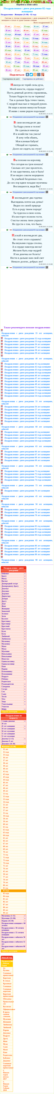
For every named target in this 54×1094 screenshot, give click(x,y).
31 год (35, 42)
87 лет (17, 70)
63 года (8, 50)
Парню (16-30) (8, 921)
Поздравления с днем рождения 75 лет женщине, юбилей (27, 486)
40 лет (26, 30)
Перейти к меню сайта (26, 4)
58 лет (8, 46)
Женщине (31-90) (22, 15)
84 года (36, 66)
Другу (4, 601)
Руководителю (8, 684)
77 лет (17, 62)
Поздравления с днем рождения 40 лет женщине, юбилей (27, 359)
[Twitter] (31, 74)
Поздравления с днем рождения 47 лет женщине (27, 378)
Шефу (4, 709)
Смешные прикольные (8, 974)
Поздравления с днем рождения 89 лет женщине (27, 554)
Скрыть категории (14, 712)
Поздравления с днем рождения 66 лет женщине (27, 451)
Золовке (5, 614)
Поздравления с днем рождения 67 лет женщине (27, 454)
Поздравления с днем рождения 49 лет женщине (27, 384)
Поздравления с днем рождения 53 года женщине (27, 393)
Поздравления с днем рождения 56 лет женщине (27, 407)
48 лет (45, 34)
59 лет (17, 46)
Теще (4, 702)
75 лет (27, 58)
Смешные (7, 986)
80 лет (44, 62)
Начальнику (7, 654)
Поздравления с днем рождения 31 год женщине (27, 412)
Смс (3, 692)
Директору (6, 596)
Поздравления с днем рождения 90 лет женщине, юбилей (27, 561)
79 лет (35, 62)
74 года (18, 58)
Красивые (7, 984)
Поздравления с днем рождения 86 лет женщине (27, 546)
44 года (18, 34)
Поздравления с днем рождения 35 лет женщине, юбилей (27, 334)
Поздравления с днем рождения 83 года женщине (27, 532)
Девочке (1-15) (8, 739)
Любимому (6, 639)
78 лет (26, 62)
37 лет (45, 26)
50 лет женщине (8, 729)
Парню (4, 669)
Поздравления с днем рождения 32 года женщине (27, 338)
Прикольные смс (8, 1003)
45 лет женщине (8, 726)
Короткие (7, 978)
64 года (18, 50)
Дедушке (5, 594)
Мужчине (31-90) (9, 918)
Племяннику (7, 671)
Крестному (6, 629)
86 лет (8, 70)
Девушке (5, 591)
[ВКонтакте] (27, 74)
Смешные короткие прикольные (8, 1066)
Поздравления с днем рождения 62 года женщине (27, 435)
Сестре (4, 689)
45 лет (45, 58)
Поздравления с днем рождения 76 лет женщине (27, 491)
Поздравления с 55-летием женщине (13, 934)
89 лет (35, 70)
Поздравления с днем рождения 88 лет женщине (27, 551)
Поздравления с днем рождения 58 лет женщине (27, 418)
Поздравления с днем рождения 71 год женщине (27, 471)
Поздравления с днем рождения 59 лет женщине (27, 421)
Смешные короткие (7, 990)
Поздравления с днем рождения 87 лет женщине (27, 548)
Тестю (4, 697)
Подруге (5, 676)
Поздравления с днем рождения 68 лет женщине (27, 457)
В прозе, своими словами (6, 1014)
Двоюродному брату (10, 586)
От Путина (6, 969)
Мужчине (5, 651)
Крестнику (6, 621)
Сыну (4, 694)
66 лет (36, 50)
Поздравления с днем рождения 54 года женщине (27, 396)
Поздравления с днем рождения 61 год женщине (27, 432)
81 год (7, 66)
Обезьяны (7, 999)
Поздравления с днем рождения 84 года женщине (27, 535)
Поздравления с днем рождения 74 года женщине (27, 480)
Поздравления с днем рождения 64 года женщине (27, 441)
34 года (44, 42)
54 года (45, 38)
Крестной (5, 626)
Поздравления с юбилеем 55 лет (13, 943)
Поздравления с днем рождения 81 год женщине (27, 526)
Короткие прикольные (8, 995)
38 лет (8, 30)
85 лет (45, 66)
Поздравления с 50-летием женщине (13, 929)
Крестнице (6, 624)
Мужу (4, 649)
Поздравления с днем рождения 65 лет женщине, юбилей (27, 447)
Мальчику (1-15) (8, 916)
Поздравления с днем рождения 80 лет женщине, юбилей (27, 522)
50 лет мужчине (8, 731)
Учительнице (7, 704)
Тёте (3, 699)
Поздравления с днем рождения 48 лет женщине (27, 381)
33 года (27, 26)
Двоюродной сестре (10, 584)
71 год (35, 54)
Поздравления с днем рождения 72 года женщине (27, 474)
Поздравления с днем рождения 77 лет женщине (27, 509)
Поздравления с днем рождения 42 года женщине (27, 367)
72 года (44, 54)
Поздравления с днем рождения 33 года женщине (27, 341)
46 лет (27, 34)
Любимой (6, 636)
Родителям (6, 682)
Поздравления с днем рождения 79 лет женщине (27, 515)
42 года (44, 30)
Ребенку (5, 679)
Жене (4, 606)
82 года (33, 15)
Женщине (6, 609)
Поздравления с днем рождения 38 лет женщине (27, 350)
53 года (35, 38)
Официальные (8, 1009)
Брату (4, 576)
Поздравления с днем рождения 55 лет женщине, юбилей (27, 402)
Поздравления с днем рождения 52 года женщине (27, 390)
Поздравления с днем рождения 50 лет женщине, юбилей (27, 505)
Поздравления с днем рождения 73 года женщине (27, 477)
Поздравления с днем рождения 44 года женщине (27, 372)
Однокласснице (8, 664)
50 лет (8, 62)
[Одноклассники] (35, 74)
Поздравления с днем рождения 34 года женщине (27, 415)
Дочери (5, 599)
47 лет (36, 34)
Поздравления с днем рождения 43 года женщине (27, 370)
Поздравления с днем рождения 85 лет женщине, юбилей (27, 541)
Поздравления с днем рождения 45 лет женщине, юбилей (27, 497)
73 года (8, 58)
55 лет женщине (8, 734)
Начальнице (7, 656)
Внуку (4, 579)
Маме (4, 646)
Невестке (5, 659)
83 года (26, 66)
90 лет (44, 70)
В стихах (6, 981)
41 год (35, 30)
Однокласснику (8, 661)
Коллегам (7, 1007)
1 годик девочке (8, 721)
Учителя (5, 707)
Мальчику (6, 641)
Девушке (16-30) (8, 744)
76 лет (36, 58)
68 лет (8, 54)
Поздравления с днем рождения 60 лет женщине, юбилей (27, 428)
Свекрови (6, 687)
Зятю (4, 616)
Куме (4, 631)
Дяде (4, 604)
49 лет (7, 38)
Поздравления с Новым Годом (7, 963)
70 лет (26, 54)
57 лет (26, 42)
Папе (4, 666)
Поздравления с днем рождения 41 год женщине (27, 364)
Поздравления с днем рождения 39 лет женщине (27, 353)
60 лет (26, 46)
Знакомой (6, 611)
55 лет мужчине (8, 736)
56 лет (17, 42)
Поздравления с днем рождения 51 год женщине (27, 387)
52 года (26, 38)
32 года (17, 26)
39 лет (17, 30)
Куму (4, 634)
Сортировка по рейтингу (33, 79)
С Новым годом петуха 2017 (6, 1075)
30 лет (4, 724)
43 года (8, 34)
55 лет (8, 42)
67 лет (45, 50)
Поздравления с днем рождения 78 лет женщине (27, 512)
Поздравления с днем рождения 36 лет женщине (27, 344)
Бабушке (5, 574)
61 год (35, 46)
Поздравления (7, 15)
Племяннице (7, 674)
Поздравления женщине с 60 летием (13, 924)
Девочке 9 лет (7, 741)
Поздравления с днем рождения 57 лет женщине (27, 409)
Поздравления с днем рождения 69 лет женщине (27, 460)
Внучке (5, 581)
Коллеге (5, 619)
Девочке (5, 589)
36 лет (36, 26)
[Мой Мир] (38, 74)
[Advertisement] (27, 298)
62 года (44, 46)
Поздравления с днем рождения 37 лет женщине (27, 347)
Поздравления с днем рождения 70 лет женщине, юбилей (27, 467)
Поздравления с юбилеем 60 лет (13, 947)
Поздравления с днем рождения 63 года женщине (27, 438)
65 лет (27, 50)
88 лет (26, 70)
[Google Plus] (42, 74)
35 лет (7, 26)
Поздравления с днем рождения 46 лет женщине (27, 375)
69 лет (17, 54)
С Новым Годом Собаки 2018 (6, 1086)
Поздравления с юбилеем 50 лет (13, 938)
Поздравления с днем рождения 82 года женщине (29, 117)
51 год (16, 38)
